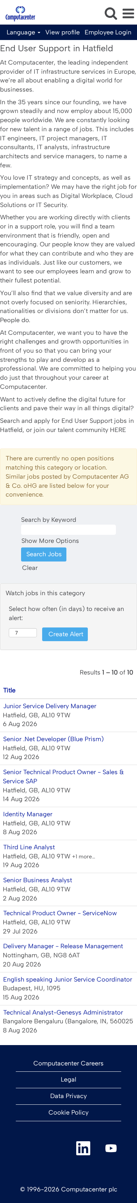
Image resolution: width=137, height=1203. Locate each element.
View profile (62, 32)
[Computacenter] (17, 13)
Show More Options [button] (50, 541)
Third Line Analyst (29, 847)
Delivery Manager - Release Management (63, 946)
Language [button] (22, 32)
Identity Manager (27, 814)
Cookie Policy (68, 1112)
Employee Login (108, 32)
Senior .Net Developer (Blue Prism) (53, 739)
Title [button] (9, 690)
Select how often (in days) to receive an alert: (66, 613)
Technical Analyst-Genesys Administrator (63, 1012)
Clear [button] (30, 568)
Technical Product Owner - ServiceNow (60, 913)
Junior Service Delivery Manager (49, 706)
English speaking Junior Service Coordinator (67, 979)
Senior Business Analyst (37, 880)
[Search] (110, 14)
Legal (68, 1079)
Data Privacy (68, 1096)
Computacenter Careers (68, 1063)
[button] (128, 14)
